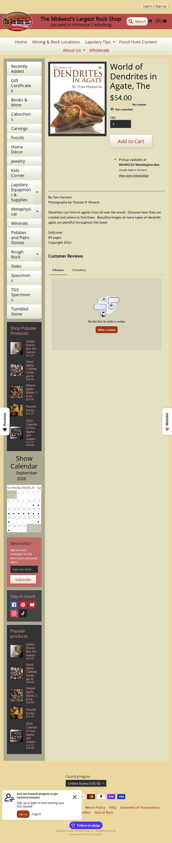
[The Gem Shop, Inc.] (17, 30)
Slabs (16, 266)
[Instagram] (14, 613)
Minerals (19, 223)
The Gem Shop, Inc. (84, 830)
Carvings (19, 128)
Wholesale (99, 50)
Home (21, 42)
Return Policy (95, 807)
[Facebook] (14, 605)
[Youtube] (32, 605)
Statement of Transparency (140, 807)
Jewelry (18, 161)
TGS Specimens (20, 294)
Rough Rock (26, 254)
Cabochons (21, 116)
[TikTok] (23, 613)
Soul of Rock (104, 812)
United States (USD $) (84, 783)
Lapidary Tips (100, 42)
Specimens (20, 277)
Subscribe (23, 579)
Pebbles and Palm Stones (20, 237)
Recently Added (19, 68)
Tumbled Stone (19, 311)
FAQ (112, 807)
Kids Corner (18, 173)
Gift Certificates (21, 85)
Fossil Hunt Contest (138, 42)
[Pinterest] (23, 605)
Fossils (17, 137)
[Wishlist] (150, 21)
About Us (74, 51)
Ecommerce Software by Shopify (86, 834)
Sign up (160, 6)
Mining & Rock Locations (56, 42)
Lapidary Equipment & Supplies (26, 192)
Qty (113, 117)
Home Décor (17, 149)
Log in (147, 6)
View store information (134, 175)
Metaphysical (26, 211)
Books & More (19, 102)
